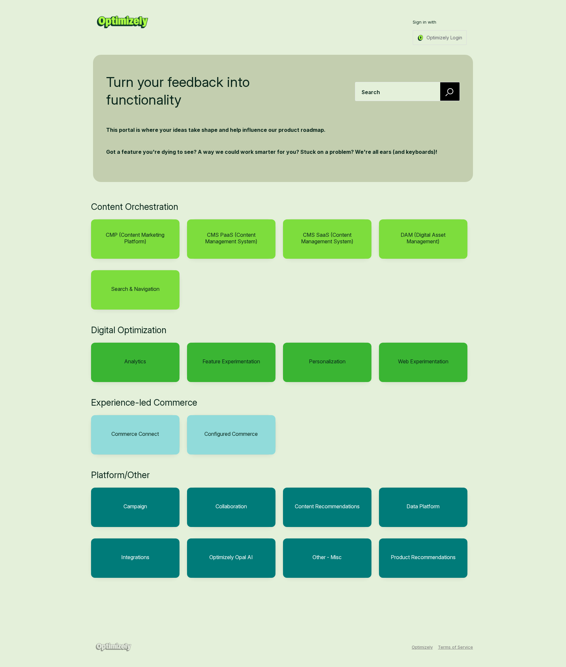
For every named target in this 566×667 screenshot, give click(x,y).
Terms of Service (455, 647)
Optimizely (422, 647)
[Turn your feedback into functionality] (122, 22)
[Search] (450, 91)
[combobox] (407, 91)
